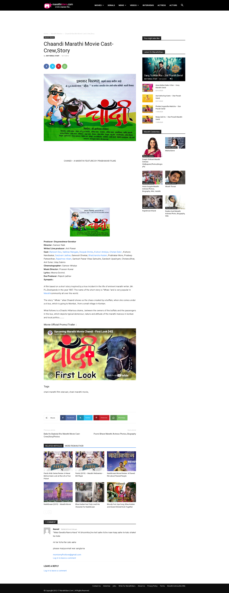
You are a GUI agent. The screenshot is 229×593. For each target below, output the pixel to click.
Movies (98, 5)
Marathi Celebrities (152, 132)
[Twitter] (52, 66)
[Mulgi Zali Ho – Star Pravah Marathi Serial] (147, 119)
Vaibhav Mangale (70, 252)
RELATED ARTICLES (53, 446)
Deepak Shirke (86, 252)
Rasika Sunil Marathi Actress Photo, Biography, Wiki (175, 213)
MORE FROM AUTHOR (74, 446)
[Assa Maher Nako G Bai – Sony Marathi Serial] (147, 88)
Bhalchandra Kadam (98, 255)
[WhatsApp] (64, 66)
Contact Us (96, 586)
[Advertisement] (114, 22)
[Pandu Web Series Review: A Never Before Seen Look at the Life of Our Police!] (58, 461)
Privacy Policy (152, 586)
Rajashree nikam (63, 259)
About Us (141, 586)
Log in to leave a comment (64, 558)
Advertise (106, 586)
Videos (133, 5)
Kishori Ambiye (101, 252)
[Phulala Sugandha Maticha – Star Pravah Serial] (147, 109)
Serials (111, 5)
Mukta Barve (170, 151)
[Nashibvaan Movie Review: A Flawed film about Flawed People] (121, 461)
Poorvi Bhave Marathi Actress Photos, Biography (115, 434)
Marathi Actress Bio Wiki (176, 586)
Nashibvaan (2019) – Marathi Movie (57, 504)
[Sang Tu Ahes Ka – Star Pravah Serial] (163, 69)
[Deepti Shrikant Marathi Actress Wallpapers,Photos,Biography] (152, 147)
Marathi (47, 293)
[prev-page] (45, 512)
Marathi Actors (171, 183)
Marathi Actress (148, 156)
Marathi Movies (56, 34)
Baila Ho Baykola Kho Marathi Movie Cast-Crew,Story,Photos (62, 435)
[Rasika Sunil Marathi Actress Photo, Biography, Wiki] (175, 202)
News (121, 5)
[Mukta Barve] (175, 143)
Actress (162, 5)
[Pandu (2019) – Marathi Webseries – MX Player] (89, 461)
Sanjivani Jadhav (63, 255)
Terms (162, 586)
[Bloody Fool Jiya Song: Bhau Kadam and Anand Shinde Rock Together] (121, 492)
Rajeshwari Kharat (149, 211)
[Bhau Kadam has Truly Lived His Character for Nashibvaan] (89, 492)
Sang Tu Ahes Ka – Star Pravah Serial (163, 75)
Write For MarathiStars (127, 586)
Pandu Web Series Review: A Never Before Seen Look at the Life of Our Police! (57, 476)
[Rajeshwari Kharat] (152, 202)
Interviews (148, 5)
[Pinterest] (58, 66)
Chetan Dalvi (116, 252)
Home (46, 34)
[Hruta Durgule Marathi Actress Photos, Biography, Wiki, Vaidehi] (152, 177)
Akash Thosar (170, 186)
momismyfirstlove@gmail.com (67, 554)
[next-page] (49, 512)
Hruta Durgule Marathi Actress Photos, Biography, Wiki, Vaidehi (151, 188)
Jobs (114, 586)
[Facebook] (46, 66)
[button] (182, 5)
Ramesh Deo (55, 252)
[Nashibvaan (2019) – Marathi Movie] (58, 492)
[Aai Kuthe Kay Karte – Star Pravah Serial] (147, 98)
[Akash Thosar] (175, 177)
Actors (173, 5)
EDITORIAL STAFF (52, 56)
